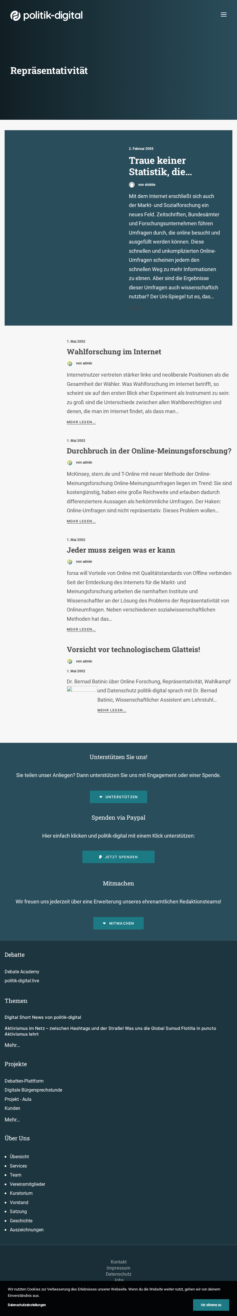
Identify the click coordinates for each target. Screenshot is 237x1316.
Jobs (119, 1280)
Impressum (118, 1268)
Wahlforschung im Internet (114, 351)
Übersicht (19, 1156)
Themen (16, 1000)
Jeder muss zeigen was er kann (121, 550)
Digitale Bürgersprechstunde (33, 1090)
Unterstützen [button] (121, 797)
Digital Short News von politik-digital (43, 1017)
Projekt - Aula (18, 1099)
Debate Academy (22, 971)
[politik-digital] (46, 16)
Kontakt (119, 1262)
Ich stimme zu (211, 1305)
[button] (223, 14)
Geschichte (21, 1221)
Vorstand (19, 1202)
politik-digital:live (22, 980)
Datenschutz (119, 1274)
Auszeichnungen (27, 1229)
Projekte (16, 1064)
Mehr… (12, 1045)
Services (18, 1166)
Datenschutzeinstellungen (27, 1305)
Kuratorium (21, 1193)
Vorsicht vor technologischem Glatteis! (133, 649)
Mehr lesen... (81, 422)
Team (15, 1175)
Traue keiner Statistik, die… (160, 166)
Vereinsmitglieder (27, 1184)
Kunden (12, 1108)
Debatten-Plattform (24, 1081)
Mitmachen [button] (121, 923)
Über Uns (17, 1138)
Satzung (18, 1211)
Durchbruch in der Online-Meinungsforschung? (149, 450)
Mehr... (136, 307)
